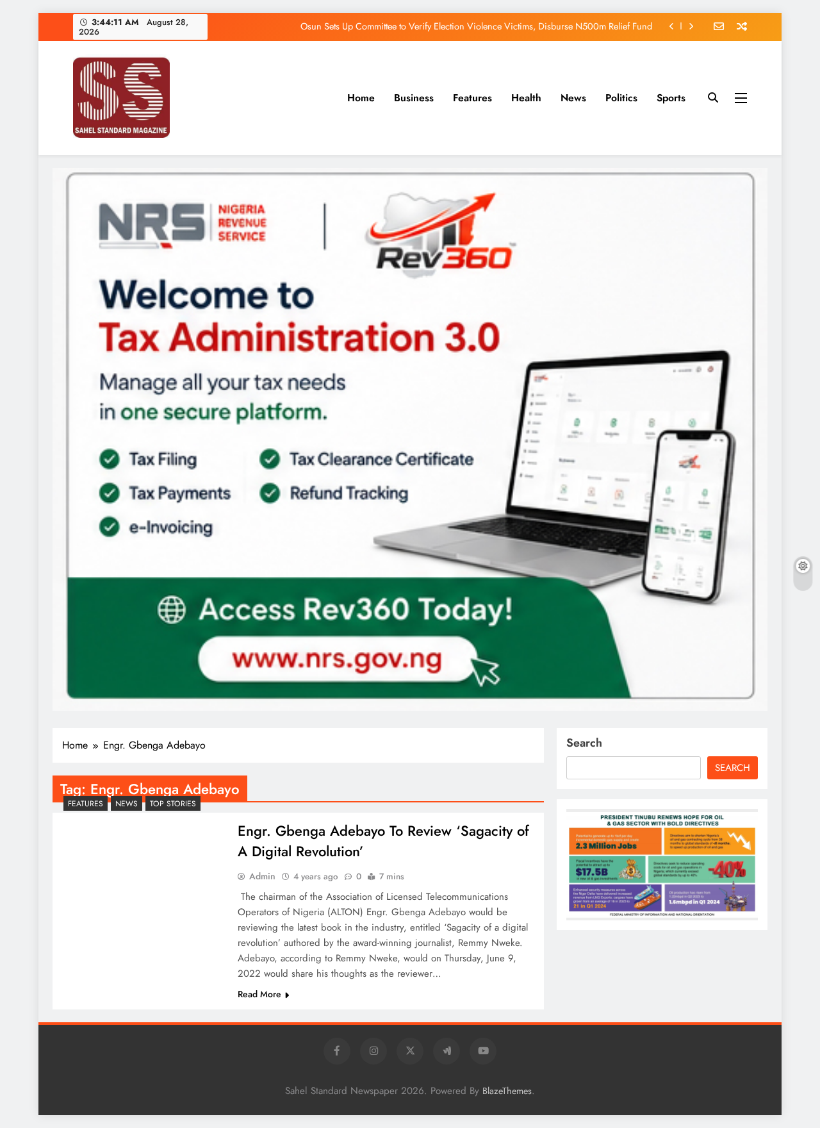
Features (472, 97)
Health (526, 97)
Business (414, 97)
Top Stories (173, 803)
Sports (671, 97)
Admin (262, 876)
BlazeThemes (507, 1090)
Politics (621, 97)
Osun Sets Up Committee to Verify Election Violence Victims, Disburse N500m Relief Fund (476, 26)
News (573, 97)
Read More (259, 994)
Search (584, 742)
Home (361, 97)
